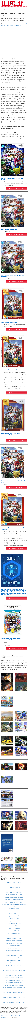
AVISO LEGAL (18, 1015)
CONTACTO (3, 1017)
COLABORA (11, 1015)
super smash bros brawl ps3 (14, 25)
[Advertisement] (14, 42)
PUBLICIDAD (4, 1015)
